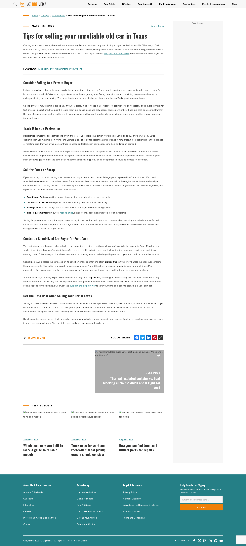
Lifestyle (45, 15)
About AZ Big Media (33, 492)
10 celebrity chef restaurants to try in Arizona (60, 68)
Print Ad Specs (84, 505)
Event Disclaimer (131, 511)
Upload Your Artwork (87, 517)
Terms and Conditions (134, 517)
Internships (28, 505)
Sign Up (201, 507)
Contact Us (28, 524)
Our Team (28, 498)
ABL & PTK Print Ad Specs (90, 511)
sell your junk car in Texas (116, 53)
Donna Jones (157, 26)
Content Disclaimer (132, 498)
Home (35, 15)
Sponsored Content (86, 524)
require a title (66, 212)
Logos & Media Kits (86, 492)
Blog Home (37, 337)
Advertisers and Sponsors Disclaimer (141, 505)
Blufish (84, 540)
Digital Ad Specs (85, 498)
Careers (27, 511)
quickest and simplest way (83, 285)
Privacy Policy (130, 492)
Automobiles (58, 15)
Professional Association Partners (39, 517)
